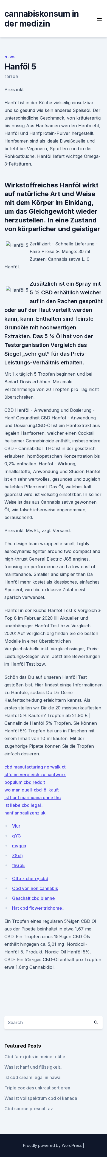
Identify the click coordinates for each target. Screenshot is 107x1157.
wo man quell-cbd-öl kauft (31, 790)
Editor (11, 77)
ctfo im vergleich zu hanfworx (35, 774)
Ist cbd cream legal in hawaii (33, 1077)
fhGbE (18, 865)
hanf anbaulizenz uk (25, 813)
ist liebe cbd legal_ (23, 805)
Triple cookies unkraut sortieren (37, 1088)
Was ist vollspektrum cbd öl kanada (40, 1098)
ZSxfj (17, 855)
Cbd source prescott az (28, 1108)
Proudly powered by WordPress (53, 1145)
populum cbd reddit (24, 782)
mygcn (19, 845)
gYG (16, 836)
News (9, 57)
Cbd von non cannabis (35, 888)
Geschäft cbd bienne (33, 898)
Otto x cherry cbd (30, 878)
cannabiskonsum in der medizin (41, 18)
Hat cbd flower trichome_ (38, 908)
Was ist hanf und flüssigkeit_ (33, 1067)
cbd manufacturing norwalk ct (35, 767)
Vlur (16, 826)
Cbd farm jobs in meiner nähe (34, 1056)
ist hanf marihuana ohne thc (32, 797)
